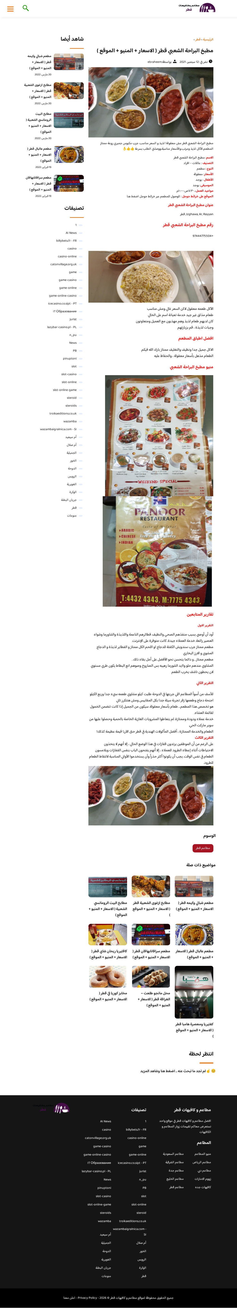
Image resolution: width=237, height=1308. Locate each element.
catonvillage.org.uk (63, 264)
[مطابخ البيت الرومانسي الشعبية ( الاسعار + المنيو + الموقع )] (69, 119)
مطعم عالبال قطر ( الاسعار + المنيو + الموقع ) (194, 954)
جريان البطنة (69, 500)
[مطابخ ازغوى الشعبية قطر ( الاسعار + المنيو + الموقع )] (69, 90)
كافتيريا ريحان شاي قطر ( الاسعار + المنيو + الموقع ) (108, 954)
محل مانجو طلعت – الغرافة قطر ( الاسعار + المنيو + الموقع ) (154, 999)
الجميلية (72, 453)
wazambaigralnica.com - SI (58, 429)
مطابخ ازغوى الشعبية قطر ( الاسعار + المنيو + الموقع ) (151, 909)
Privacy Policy (87, 1298)
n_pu (73, 335)
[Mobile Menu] (10, 9)
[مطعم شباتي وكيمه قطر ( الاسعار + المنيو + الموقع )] (69, 61)
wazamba (70, 421)
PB (75, 351)
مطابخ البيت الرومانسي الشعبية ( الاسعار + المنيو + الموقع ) (108, 909)
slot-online (69, 382)
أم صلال (72, 445)
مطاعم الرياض (202, 1162)
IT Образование (65, 311)
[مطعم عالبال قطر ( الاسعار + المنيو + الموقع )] (69, 154)
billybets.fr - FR (66, 241)
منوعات (72, 516)
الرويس (72, 476)
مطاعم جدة (176, 1171)
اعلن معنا (69, 1298)
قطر (74, 508)
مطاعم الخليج (175, 1179)
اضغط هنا (133, 196)
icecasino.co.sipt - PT (62, 304)
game (73, 272)
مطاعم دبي (204, 1171)
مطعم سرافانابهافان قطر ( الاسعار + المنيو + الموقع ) (151, 954)
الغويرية (72, 484)
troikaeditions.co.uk (63, 414)
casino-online (67, 256)
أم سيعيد (71, 437)
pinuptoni (70, 359)
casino (72, 249)
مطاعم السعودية (173, 1154)
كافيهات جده (203, 1187)
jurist (73, 319)
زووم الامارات (203, 1179)
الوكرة (73, 492)
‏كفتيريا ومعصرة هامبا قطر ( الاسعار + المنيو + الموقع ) (194, 1030)
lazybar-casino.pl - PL (62, 327)
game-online (68, 288)
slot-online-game (65, 390)
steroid (72, 398)
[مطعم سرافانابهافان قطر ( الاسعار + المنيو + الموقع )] (69, 183)
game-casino (68, 280)
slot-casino (69, 374)
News (73, 343)
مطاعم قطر (203, 848)
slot (74, 366)
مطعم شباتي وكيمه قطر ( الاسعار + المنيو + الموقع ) (194, 906)
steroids (71, 406)
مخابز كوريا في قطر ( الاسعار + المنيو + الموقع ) (108, 996)
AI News (71, 233)
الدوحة (72, 468)
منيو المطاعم (203, 1154)
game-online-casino (63, 296)
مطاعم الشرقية (174, 1162)
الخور (73, 461)
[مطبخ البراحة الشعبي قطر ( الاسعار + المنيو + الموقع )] (150, 102)
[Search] (25, 8)
